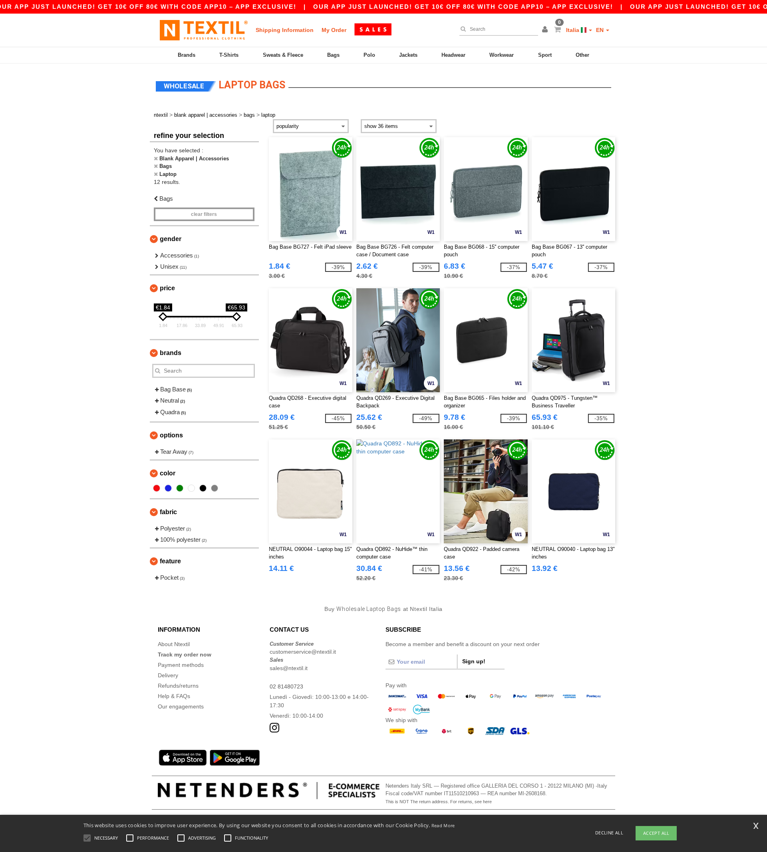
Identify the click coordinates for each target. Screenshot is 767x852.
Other (582, 55)
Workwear (501, 55)
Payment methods (181, 665)
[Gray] (214, 488)
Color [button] (167, 473)
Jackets (408, 55)
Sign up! (473, 661)
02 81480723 (286, 686)
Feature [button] (170, 561)
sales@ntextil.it (289, 668)
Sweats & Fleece (283, 55)
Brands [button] (170, 352)
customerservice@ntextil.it (303, 651)
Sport (545, 55)
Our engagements (181, 706)
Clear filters (204, 214)
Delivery (168, 675)
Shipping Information (285, 30)
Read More (443, 825)
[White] (191, 488)
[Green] (179, 488)
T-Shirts (228, 55)
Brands (186, 55)
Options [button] (171, 435)
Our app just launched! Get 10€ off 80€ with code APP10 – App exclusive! (463, 6)
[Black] (203, 488)
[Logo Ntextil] (204, 30)
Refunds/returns (178, 685)
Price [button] (167, 288)
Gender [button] (170, 238)
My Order (334, 30)
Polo (369, 55)
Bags (333, 55)
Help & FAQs (174, 696)
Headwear (453, 55)
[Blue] (168, 488)
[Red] (156, 488)
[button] (546, 30)
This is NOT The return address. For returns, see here (438, 801)
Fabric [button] (168, 512)
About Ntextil (174, 644)
